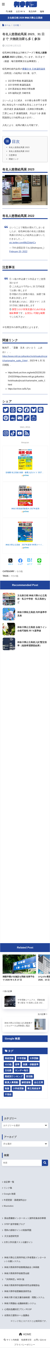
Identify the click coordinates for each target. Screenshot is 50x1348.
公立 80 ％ (20, 11)
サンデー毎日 (21, 1070)
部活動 (29, 1076)
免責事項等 (26, 1340)
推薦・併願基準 (30, 1064)
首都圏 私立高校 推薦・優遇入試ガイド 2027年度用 (25, 472)
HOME (26, 1334)
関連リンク (14, 159)
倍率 (17, 1064)
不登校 (8, 1094)
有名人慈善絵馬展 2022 (19, 151)
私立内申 (32, 11)
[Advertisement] (25, 678)
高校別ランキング (14, 1076)
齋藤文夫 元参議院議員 (33, 69)
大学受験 (34, 1058)
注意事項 (13, 155)
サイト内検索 (12, 1340)
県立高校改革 (34, 1088)
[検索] (45, 1163)
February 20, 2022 (18, 251)
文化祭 (8, 1070)
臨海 (42, 11)
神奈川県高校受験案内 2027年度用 (25, 509)
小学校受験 (18, 1088)
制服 (7, 1088)
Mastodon (8, 1206)
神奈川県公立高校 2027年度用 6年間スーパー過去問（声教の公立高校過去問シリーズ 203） (25, 545)
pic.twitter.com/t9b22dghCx (22, 242)
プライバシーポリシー (24, 1345)
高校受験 (9, 1058)
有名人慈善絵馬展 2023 (19, 147)
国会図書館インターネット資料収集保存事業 (25, 1218)
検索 (10, 11)
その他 (19, 571)
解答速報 (26, 1082)
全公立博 (38, 1082)
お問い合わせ (40, 1340)
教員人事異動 (11, 1082)
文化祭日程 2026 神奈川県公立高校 (25, 18)
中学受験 (21, 1058)
